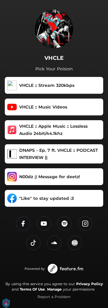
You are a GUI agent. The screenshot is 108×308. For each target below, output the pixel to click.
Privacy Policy (89, 284)
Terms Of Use (32, 289)
